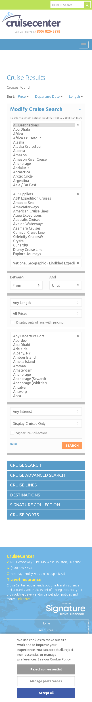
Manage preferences (46, 681)
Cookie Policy (60, 659)
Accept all (46, 693)
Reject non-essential (46, 669)
